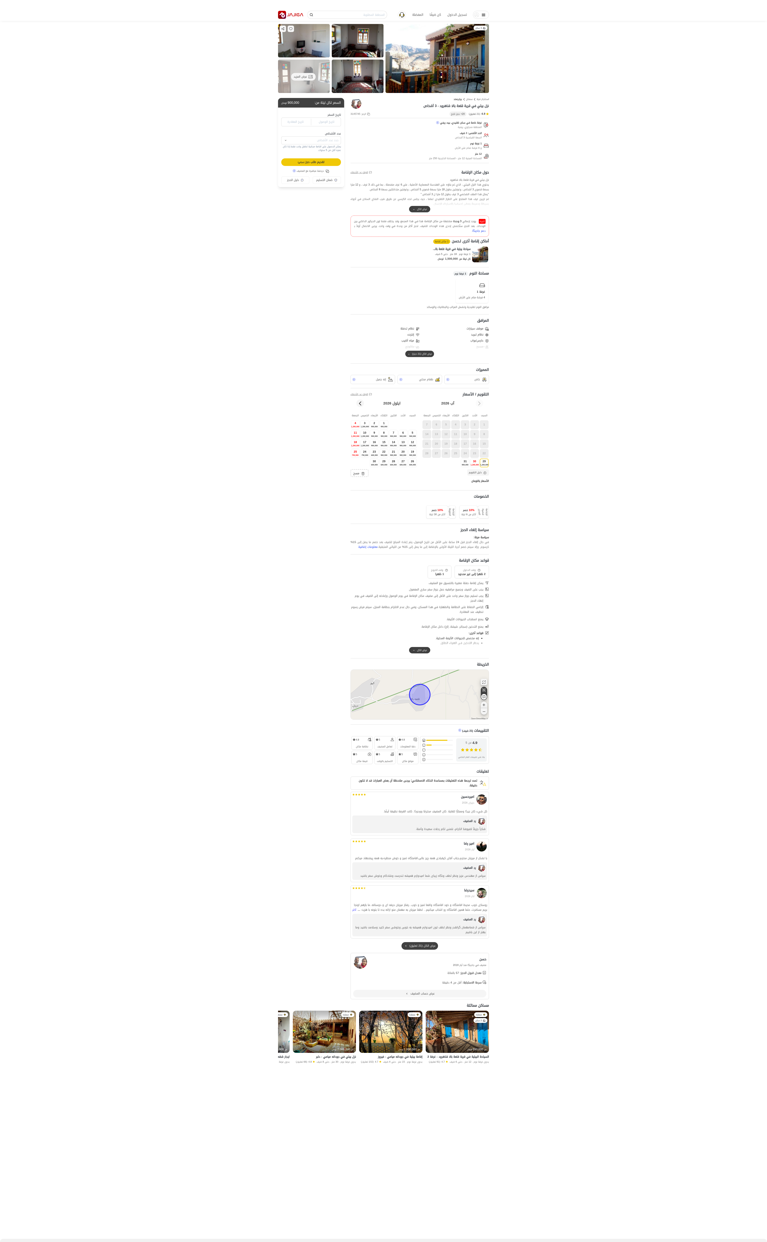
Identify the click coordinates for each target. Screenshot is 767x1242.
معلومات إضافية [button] (368, 547)
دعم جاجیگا (479, 231)
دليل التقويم (475, 472)
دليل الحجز (293, 180)
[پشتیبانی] (402, 14)
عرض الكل (422, 209)
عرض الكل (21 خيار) (422, 354)
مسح (356, 473)
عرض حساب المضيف (422, 993)
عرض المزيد (300, 76)
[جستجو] (311, 15)
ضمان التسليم (324, 180)
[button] (457, 14)
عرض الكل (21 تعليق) (422, 945)
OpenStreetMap (478, 718)
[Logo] (282, 15)
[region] (420, 695)
